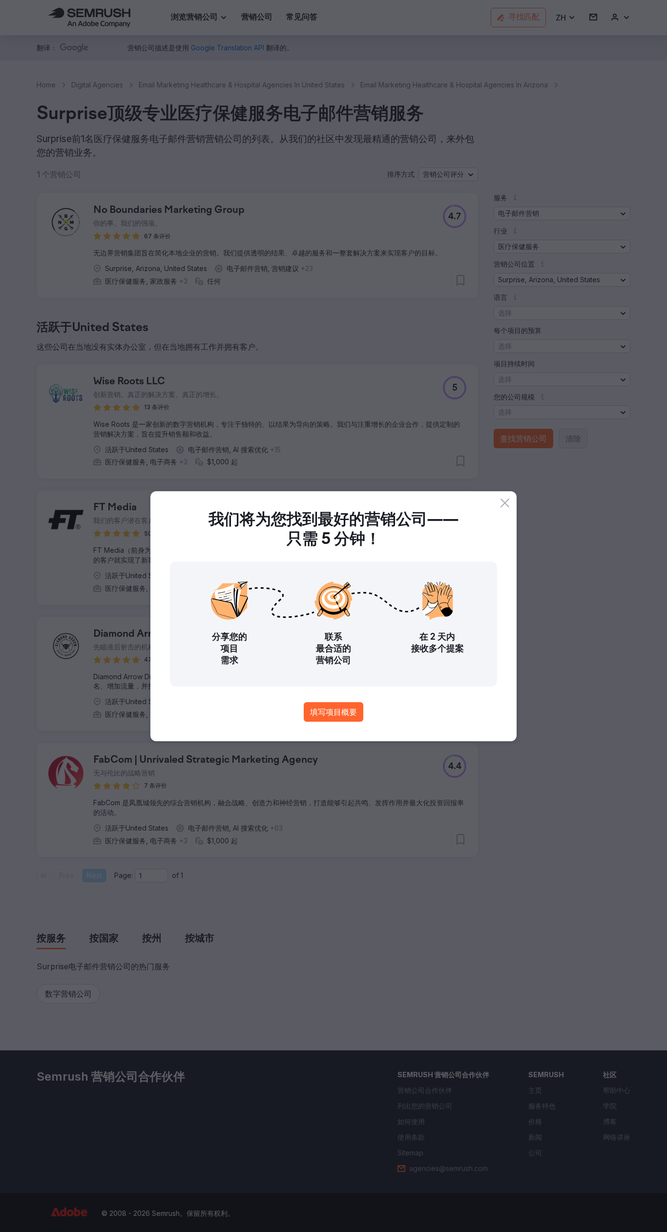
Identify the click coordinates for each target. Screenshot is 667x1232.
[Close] (505, 503)
